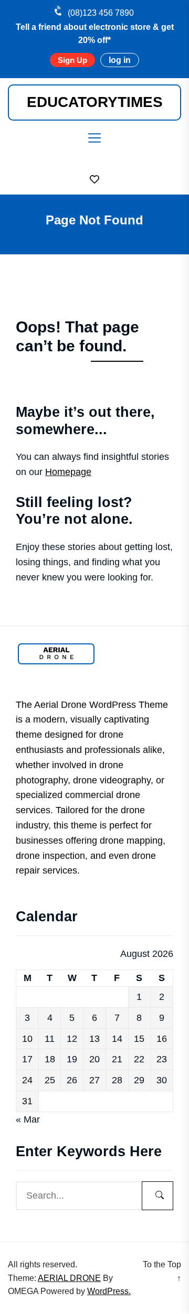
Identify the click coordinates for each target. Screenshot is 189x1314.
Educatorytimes (95, 102)
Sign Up (72, 60)
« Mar (28, 1119)
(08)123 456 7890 (101, 12)
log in (120, 60)
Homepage (68, 472)
